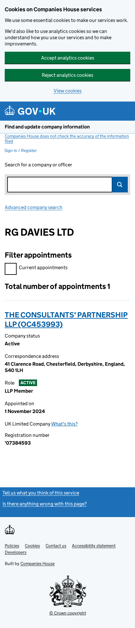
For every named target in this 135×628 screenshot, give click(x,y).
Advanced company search (33, 207)
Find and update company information (47, 127)
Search (120, 184)
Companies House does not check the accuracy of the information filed (67, 138)
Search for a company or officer (38, 165)
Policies (12, 545)
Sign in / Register (20, 150)
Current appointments (43, 267)
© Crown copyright (67, 613)
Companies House (37, 563)
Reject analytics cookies (67, 75)
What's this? (64, 424)
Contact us (56, 545)
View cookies (68, 91)
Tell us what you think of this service (41, 493)
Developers (15, 552)
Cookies (32, 545)
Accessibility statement (94, 545)
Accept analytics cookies (67, 58)
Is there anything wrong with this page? (45, 504)
